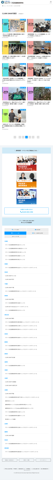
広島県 (6, 423)
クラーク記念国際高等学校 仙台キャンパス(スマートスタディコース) (21, 267)
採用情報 (28, 468)
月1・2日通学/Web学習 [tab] (38, 233)
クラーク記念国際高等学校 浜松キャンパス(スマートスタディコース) (21, 349)
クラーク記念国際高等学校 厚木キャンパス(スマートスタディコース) (21, 329)
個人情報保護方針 (44, 468)
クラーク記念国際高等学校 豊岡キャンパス (15, 415)
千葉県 (6, 284)
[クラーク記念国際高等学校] (12, 2)
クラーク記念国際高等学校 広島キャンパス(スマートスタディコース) (21, 427)
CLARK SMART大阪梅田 (10, 381)
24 (29, 137)
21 (19, 137)
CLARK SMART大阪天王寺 (11, 385)
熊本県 (6, 440)
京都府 (6, 370)
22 (23, 137)
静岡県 (6, 342)
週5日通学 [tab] (38, 229)
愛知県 (6, 353)
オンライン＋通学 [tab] (16, 233)
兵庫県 (6, 390)
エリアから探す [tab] (16, 229)
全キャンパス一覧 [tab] (15, 236)
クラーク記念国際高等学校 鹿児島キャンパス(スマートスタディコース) (21, 451)
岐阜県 (6, 334)
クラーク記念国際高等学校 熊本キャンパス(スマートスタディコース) (21, 443)
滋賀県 (6, 362)
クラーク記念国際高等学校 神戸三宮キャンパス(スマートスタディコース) (22, 397)
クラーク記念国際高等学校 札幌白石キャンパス (16, 248)
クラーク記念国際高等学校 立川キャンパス (15, 310)
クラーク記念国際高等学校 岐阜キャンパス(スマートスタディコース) (21, 337)
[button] (51, 2)
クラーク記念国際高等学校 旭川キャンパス (15, 245)
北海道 (6, 241)
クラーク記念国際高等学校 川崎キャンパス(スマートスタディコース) (21, 325)
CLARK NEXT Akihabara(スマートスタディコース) (16, 306)
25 (33, 137)
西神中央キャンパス (9, 401)
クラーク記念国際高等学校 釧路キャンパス (15, 255)
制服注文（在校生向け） (9, 460)
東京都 (6, 295)
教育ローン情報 (26, 460)
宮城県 (6, 264)
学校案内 (15, 468)
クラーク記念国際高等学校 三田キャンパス (15, 412)
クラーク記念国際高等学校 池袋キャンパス (15, 303)
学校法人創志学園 (8, 468)
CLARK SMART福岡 (9, 435)
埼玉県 (6, 272)
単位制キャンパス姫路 (10, 419)
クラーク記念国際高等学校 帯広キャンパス (15, 259)
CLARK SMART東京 (9, 299)
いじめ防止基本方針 (35, 468)
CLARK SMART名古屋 (10, 357)
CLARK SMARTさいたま (10, 275)
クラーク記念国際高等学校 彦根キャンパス (15, 365)
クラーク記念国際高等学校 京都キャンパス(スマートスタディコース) (21, 373)
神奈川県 (7, 314)
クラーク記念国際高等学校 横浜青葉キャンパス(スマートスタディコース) (22, 322)
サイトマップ (26, 470)
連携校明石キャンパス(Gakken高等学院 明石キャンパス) (18, 404)
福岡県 (6, 432)
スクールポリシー (43, 460)
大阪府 (6, 378)
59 (38, 137)
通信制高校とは (21, 468)
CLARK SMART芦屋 (9, 393)
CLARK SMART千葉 (9, 287)
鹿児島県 (7, 448)
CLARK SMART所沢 (9, 279)
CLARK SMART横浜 (9, 318)
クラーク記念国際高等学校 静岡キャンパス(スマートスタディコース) (21, 345)
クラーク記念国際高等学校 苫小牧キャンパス (15, 252)
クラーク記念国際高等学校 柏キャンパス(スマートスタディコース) (20, 291)
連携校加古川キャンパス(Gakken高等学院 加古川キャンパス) (19, 408)
